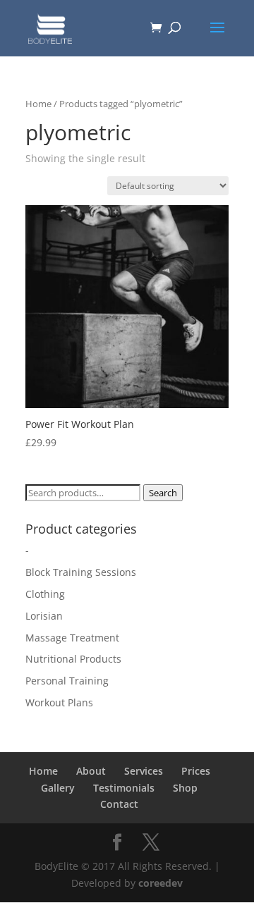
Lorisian (44, 615)
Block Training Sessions (80, 572)
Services (143, 771)
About (91, 771)
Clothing (45, 594)
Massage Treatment (72, 637)
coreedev (160, 883)
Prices (195, 771)
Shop (185, 787)
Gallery (58, 787)
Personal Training (67, 680)
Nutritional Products (73, 658)
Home (38, 103)
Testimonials (124, 787)
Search (163, 492)
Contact (119, 804)
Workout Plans (59, 702)
